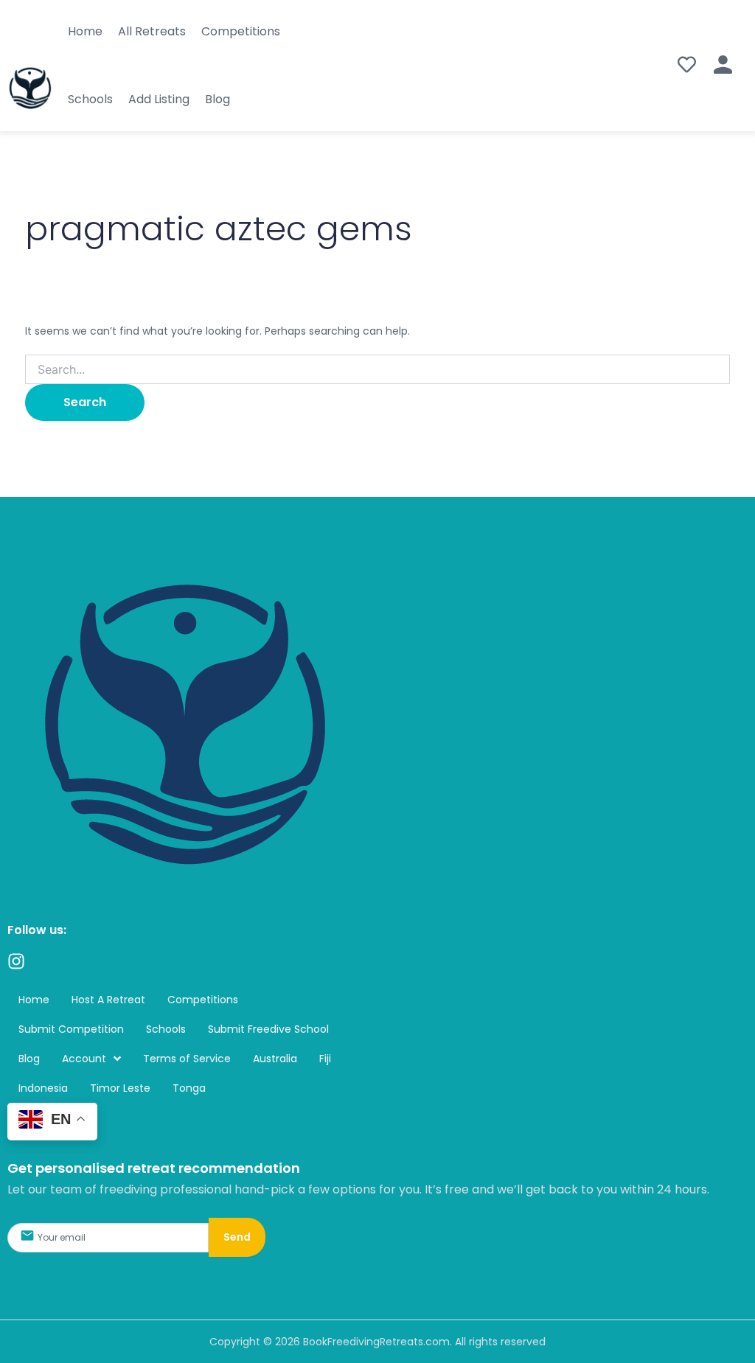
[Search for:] (378, 370)
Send (237, 1237)
